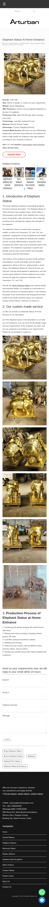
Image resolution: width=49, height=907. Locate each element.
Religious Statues (9, 843)
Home (5, 832)
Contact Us (7, 887)
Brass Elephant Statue (21, 285)
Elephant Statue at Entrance (15, 766)
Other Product (8, 865)
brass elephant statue (13, 751)
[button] (24, 188)
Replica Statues (9, 854)
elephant (31, 756)
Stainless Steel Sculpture (12, 859)
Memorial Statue (9, 848)
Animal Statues (27, 145)
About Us (6, 881)
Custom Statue (8, 870)
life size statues (11, 794)
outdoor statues (37, 794)
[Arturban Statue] (24, 23)
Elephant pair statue (12, 761)
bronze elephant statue (13, 756)
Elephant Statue (13, 148)
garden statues (24, 794)
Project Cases (8, 876)
